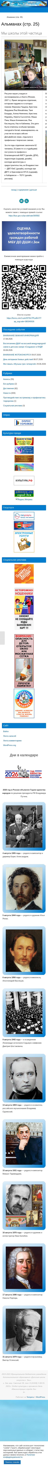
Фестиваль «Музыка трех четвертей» (19, 364)
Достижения (8, 388)
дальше (33, 190)
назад (13, 190)
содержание (23, 190)
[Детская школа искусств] (24, 453)
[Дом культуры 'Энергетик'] (24, 445)
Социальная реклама (12, 405)
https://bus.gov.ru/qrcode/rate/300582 (24, 216)
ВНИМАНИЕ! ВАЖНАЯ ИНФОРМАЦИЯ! (21, 335)
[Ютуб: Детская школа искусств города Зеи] (21, 201)
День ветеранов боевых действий (18, 359)
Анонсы (6, 379)
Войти (5, 731)
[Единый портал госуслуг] (24, 519)
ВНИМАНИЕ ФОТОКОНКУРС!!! (17, 355)
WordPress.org (9, 745)
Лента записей (9, 736)
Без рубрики (8, 384)
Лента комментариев (12, 741)
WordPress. (40, 1397)
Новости (7, 393)
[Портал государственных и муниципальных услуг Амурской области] (24, 529)
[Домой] (2, 17)
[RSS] (26, 201)
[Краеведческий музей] (24, 462)
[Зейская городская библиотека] (24, 470)
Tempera (30, 1397)
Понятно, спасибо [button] (12, 1462)
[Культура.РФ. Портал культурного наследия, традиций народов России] (24, 484)
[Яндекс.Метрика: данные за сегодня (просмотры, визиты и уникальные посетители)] (24, 499)
